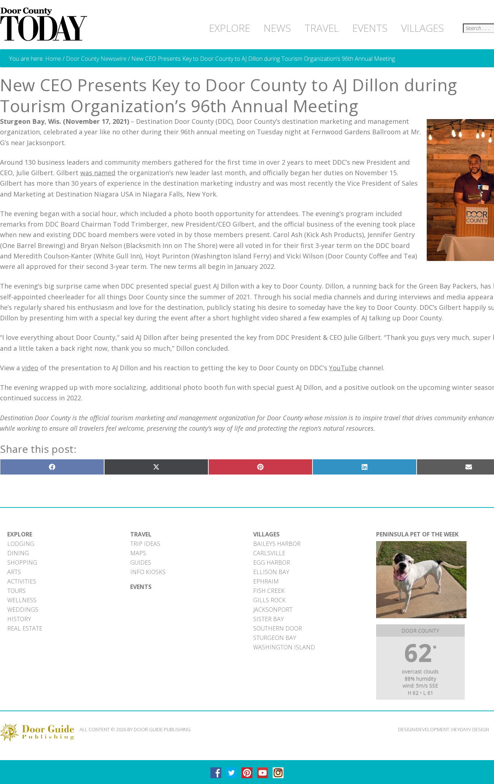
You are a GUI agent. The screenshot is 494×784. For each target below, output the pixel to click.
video (30, 367)
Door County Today (45, 24)
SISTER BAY (268, 619)
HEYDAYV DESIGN (470, 729)
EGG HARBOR (271, 562)
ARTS (14, 572)
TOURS (16, 591)
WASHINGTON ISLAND (284, 647)
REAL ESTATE (24, 628)
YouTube (343, 367)
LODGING (20, 544)
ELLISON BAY (271, 572)
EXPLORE (19, 534)
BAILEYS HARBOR (277, 544)
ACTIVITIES (21, 581)
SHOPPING (22, 562)
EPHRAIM (266, 581)
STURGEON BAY (274, 638)
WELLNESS (22, 600)
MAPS (138, 553)
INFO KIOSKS (148, 572)
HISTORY (19, 619)
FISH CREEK (269, 591)
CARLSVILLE (269, 553)
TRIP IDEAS (145, 544)
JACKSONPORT (273, 610)
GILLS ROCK (269, 600)
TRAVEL (141, 534)
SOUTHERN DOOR (277, 628)
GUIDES (140, 562)
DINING (18, 553)
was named (97, 172)
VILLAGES (266, 534)
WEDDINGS (22, 610)
